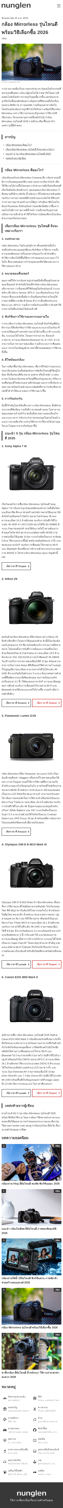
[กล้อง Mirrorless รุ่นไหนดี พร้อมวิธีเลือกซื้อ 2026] (31, 1306)
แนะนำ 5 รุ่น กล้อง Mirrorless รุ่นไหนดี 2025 (28, 153)
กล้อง (4, 38)
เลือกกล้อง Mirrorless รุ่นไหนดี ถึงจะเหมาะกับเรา (30, 149)
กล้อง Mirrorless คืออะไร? (19, 145)
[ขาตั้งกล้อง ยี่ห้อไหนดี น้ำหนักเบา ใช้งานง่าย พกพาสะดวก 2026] (31, 1351)
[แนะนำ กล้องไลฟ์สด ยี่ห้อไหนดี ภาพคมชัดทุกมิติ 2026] (31, 1207)
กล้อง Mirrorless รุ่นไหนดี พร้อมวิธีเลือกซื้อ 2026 (30, 1327)
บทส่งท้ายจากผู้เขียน (16, 158)
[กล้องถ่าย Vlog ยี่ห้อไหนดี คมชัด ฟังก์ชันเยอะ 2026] (31, 1162)
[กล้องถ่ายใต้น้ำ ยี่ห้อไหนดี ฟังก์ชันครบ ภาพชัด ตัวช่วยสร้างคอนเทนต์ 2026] (31, 1256)
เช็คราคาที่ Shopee (16, 566)
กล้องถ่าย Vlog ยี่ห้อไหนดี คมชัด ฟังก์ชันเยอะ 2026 (31, 1183)
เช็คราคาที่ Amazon (16, 703)
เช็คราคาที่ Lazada (16, 964)
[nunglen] (16, 5)
